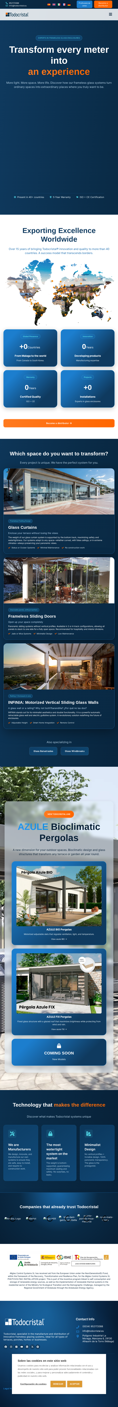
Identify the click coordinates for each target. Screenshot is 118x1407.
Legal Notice (9, 1388)
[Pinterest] (37, 1346)
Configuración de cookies (33, 1384)
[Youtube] (21, 1346)
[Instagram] (11, 1346)
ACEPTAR (74, 1384)
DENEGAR (58, 1384)
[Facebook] (5, 1346)
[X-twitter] (32, 1346)
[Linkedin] (27, 1346)
